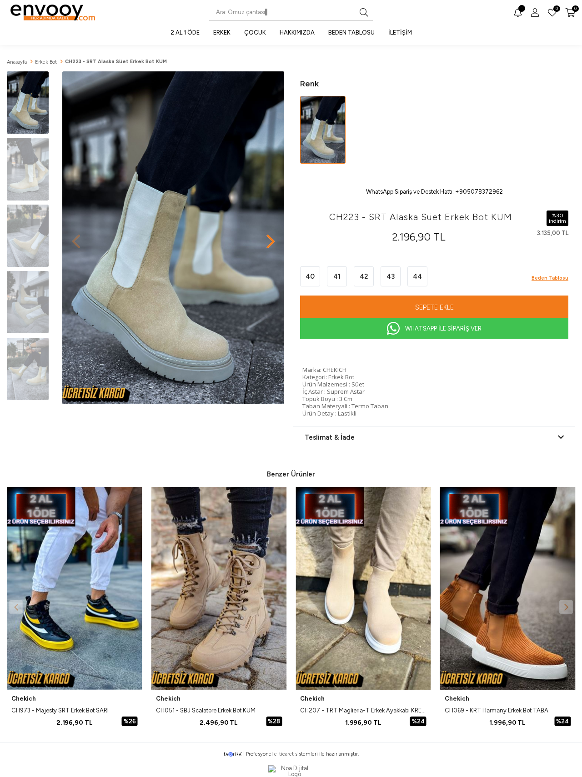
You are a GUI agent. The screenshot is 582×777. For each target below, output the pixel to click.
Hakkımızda (297, 32)
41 (337, 276)
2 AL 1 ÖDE (185, 32)
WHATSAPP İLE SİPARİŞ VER (443, 328)
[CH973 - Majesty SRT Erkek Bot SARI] (74, 588)
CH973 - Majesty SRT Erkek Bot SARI (60, 710)
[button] (270, 237)
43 (390, 276)
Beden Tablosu (351, 32)
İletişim (400, 32)
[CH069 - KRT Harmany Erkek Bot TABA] (508, 588)
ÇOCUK (255, 32)
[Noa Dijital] (291, 771)
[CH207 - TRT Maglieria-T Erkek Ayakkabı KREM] (363, 588)
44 (417, 276)
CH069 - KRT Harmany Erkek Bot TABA (496, 710)
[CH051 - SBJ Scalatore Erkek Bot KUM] (219, 588)
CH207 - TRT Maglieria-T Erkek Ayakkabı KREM (363, 710)
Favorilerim (556, 9)
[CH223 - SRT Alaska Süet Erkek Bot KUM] (323, 129)
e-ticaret (284, 754)
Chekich (23, 698)
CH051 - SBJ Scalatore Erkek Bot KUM (206, 710)
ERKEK (222, 32)
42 (364, 276)
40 (310, 276)
